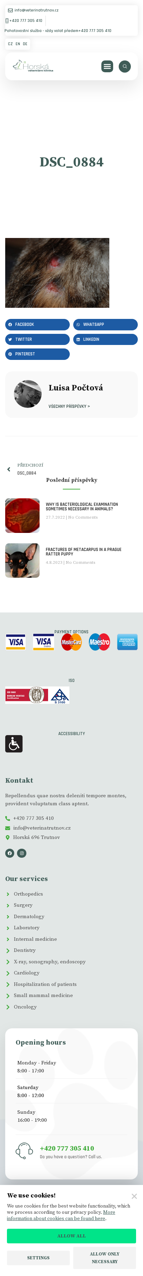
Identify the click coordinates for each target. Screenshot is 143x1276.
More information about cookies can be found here (61, 1215)
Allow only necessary (104, 1258)
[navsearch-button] (125, 66)
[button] (107, 66)
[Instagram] (21, 853)
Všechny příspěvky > (69, 406)
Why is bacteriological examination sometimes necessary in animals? (82, 507)
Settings (38, 1258)
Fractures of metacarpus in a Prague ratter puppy (83, 552)
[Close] (134, 1196)
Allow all (71, 1236)
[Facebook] (9, 853)
